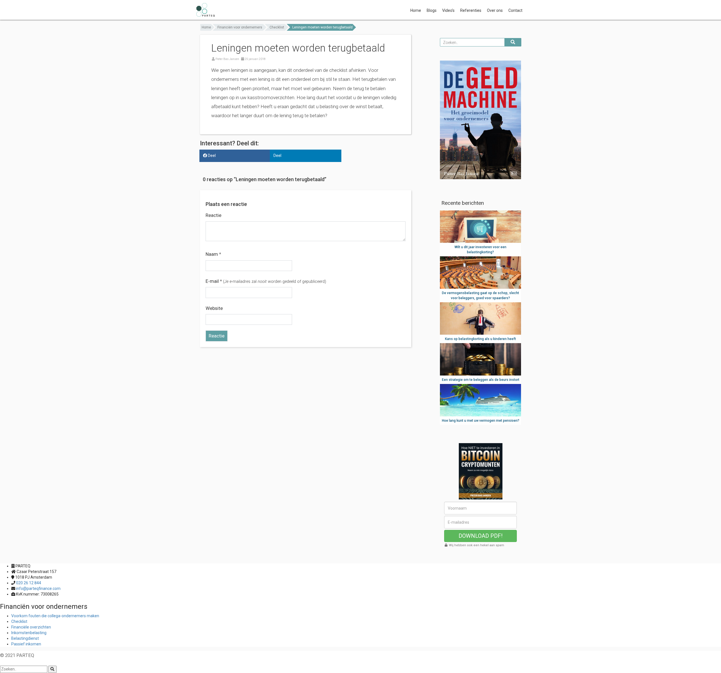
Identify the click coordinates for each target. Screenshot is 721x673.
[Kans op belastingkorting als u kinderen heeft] (480, 318)
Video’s (448, 10)
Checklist (277, 27)
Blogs (432, 10)
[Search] (52, 669)
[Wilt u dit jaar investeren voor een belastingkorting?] (480, 226)
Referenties (470, 10)
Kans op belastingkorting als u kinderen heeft (480, 339)
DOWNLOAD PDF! (480, 535)
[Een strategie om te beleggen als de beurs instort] (480, 359)
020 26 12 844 (28, 583)
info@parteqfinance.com (38, 588)
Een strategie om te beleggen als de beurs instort (480, 380)
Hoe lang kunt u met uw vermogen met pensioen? (480, 421)
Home (415, 10)
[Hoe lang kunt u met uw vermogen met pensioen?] (480, 399)
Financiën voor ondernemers (239, 27)
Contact (515, 10)
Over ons (495, 10)
